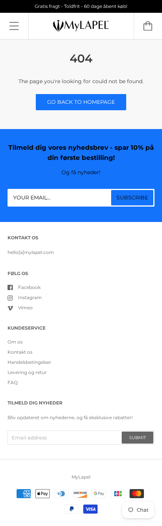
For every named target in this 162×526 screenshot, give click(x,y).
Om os (15, 342)
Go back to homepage (81, 102)
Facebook (29, 287)
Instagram (30, 297)
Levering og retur (27, 372)
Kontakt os (20, 352)
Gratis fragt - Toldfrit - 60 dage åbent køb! (81, 6)
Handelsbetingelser (29, 362)
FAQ (13, 382)
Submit (137, 437)
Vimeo (25, 307)
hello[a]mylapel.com (31, 252)
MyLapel (81, 477)
